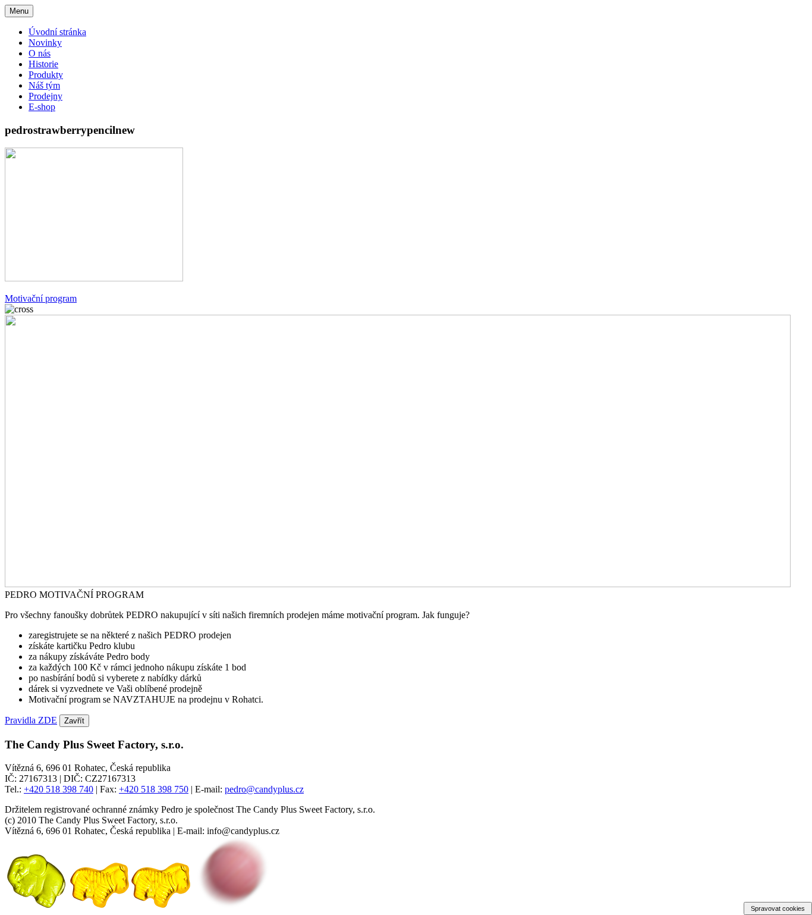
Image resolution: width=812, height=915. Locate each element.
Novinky (45, 42)
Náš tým (44, 85)
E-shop (42, 107)
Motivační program (41, 298)
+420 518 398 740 (58, 789)
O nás (40, 53)
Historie (43, 64)
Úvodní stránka (57, 32)
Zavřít (74, 720)
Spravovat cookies (778, 908)
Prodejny (45, 96)
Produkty (46, 75)
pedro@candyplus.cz (264, 789)
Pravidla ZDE (31, 720)
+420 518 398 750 (153, 789)
